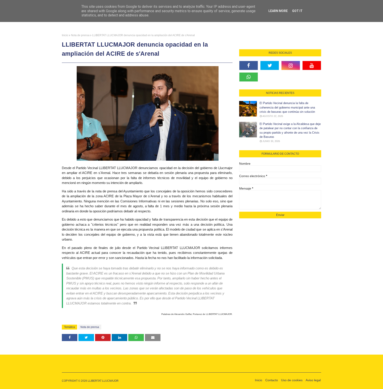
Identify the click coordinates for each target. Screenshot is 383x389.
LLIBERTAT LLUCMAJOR (103, 380)
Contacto (271, 380)
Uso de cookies (292, 380)
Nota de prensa (80, 35)
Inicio (65, 35)
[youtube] (311, 65)
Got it (297, 11)
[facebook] (248, 65)
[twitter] (269, 65)
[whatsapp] (248, 77)
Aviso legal (313, 380)
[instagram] (290, 65)
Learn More (278, 11)
